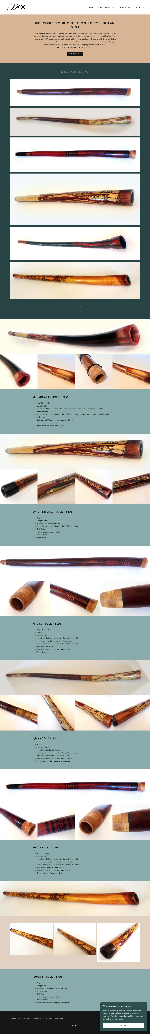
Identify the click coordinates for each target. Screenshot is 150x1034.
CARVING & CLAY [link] (107, 7)
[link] (16, 7)
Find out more (75, 54)
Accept (124, 1025)
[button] (140, 7)
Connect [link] (75, 1026)
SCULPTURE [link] (126, 7)
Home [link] (91, 7)
